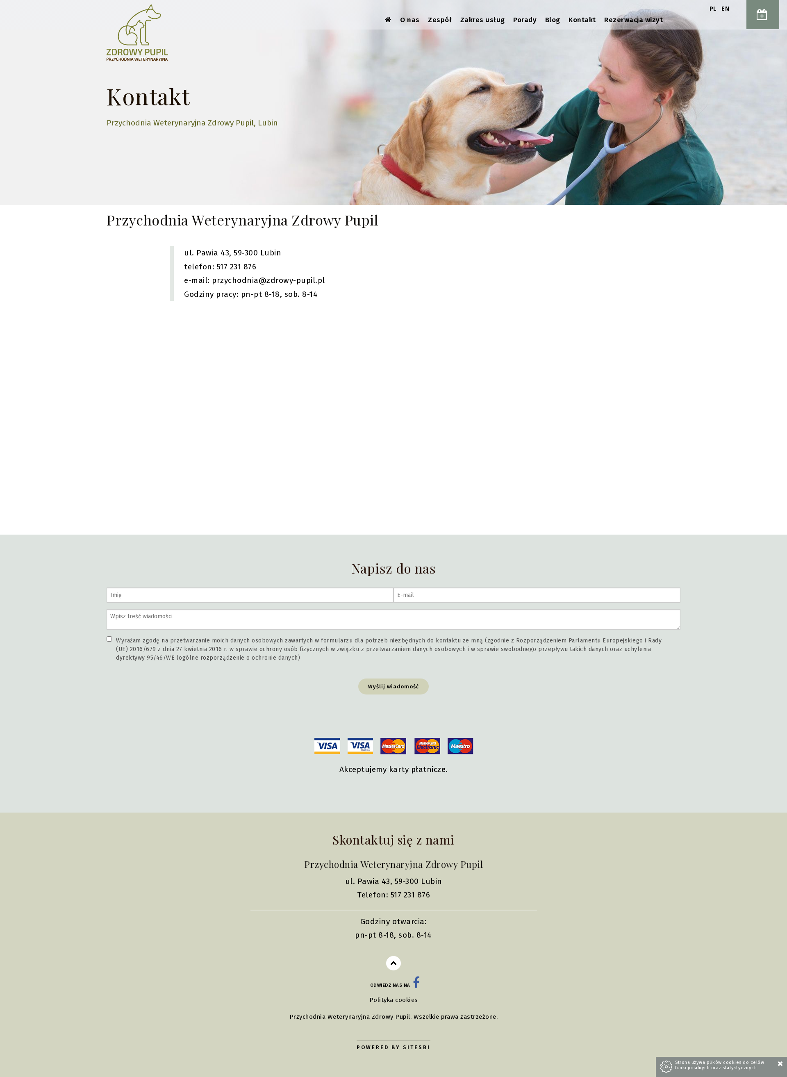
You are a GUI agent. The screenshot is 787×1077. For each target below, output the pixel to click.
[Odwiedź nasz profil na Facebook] (416, 985)
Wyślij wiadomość (393, 686)
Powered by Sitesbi (393, 1047)
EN (725, 8)
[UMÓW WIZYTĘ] (762, 14)
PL (714, 8)
